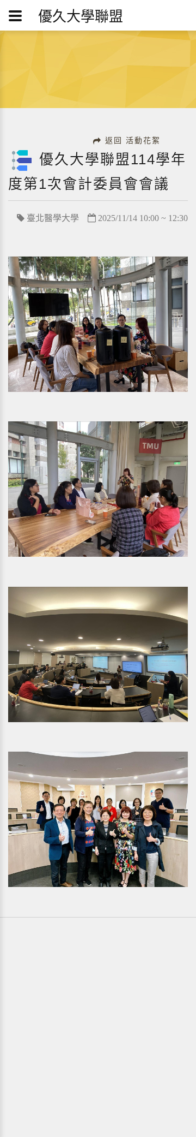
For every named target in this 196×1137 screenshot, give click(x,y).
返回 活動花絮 (133, 140)
